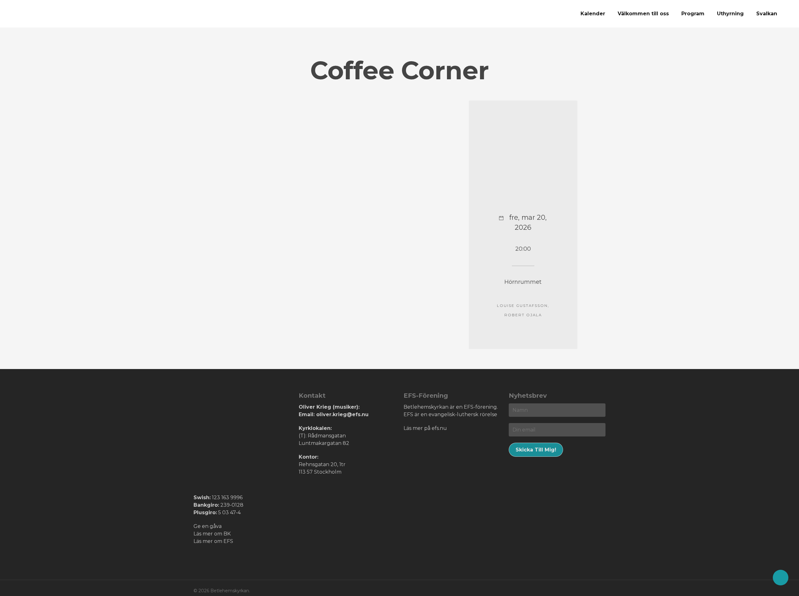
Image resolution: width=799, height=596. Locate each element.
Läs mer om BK (212, 534)
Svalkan (766, 14)
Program (692, 14)
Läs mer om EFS (213, 541)
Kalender (593, 14)
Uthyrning (730, 14)
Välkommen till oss (643, 14)
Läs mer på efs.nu (425, 428)
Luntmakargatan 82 (324, 443)
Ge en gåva (208, 526)
